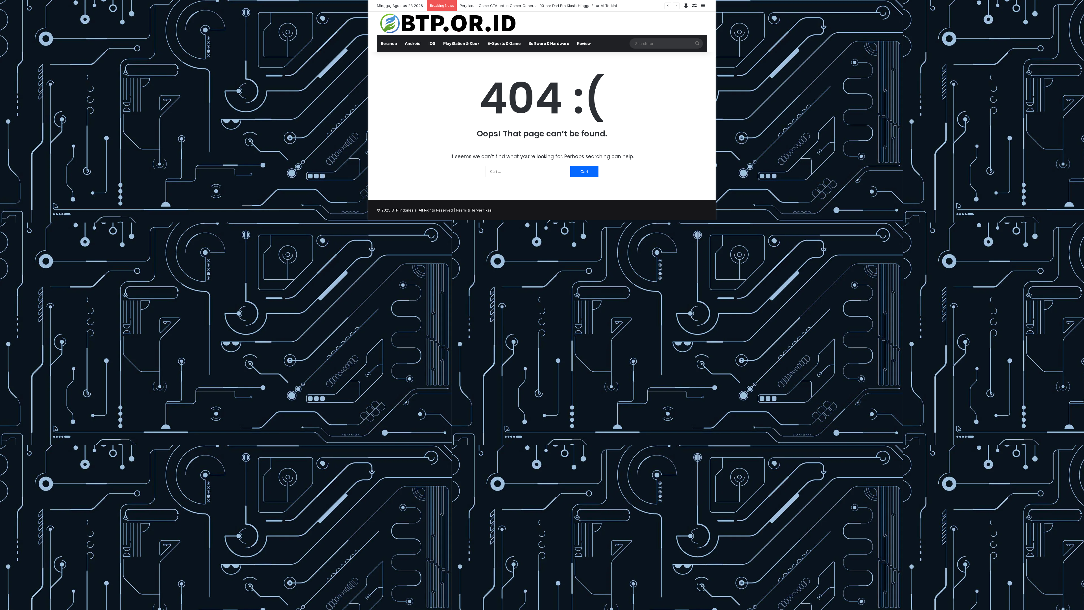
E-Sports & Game (504, 43)
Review (584, 43)
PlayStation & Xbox (461, 43)
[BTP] (447, 23)
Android (413, 43)
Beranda (389, 43)
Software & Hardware (548, 43)
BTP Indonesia (404, 210)
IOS (432, 43)
